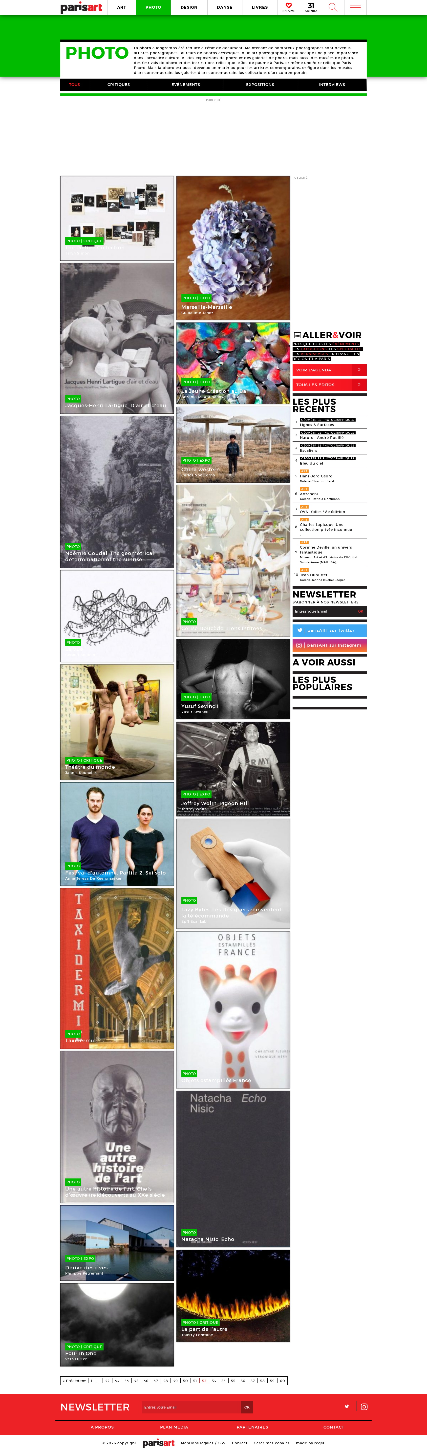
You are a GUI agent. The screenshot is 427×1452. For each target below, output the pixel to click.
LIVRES (260, 7)
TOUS (74, 84)
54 (223, 1381)
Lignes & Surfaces (317, 425)
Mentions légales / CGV (203, 1443)
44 (127, 1381)
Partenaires (252, 1427)
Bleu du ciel (311, 463)
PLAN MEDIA (174, 1427)
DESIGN (189, 7)
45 (136, 1381)
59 (272, 1381)
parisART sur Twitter (325, 631)
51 (195, 1381)
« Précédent (74, 1381)
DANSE (225, 7)
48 (165, 1381)
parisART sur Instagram (334, 645)
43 (117, 1381)
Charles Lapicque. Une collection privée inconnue (326, 527)
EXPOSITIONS (260, 84)
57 (253, 1381)
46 (146, 1381)
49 (175, 1381)
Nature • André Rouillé (322, 437)
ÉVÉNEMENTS (185, 84)
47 (156, 1381)
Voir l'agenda (329, 370)
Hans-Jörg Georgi (317, 476)
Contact (333, 1427)
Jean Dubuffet (314, 575)
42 (107, 1381)
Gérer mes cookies (272, 1443)
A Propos (102, 1427)
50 (185, 1381)
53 (214, 1381)
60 (282, 1381)
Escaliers (308, 450)
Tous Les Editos (329, 384)
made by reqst (310, 1443)
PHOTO (153, 7)
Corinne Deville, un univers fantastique (326, 550)
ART (121, 7)
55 (233, 1381)
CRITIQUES (118, 84)
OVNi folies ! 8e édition (322, 512)
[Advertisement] (213, 137)
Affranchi (309, 494)
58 (262, 1381)
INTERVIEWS (332, 84)
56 (243, 1381)
